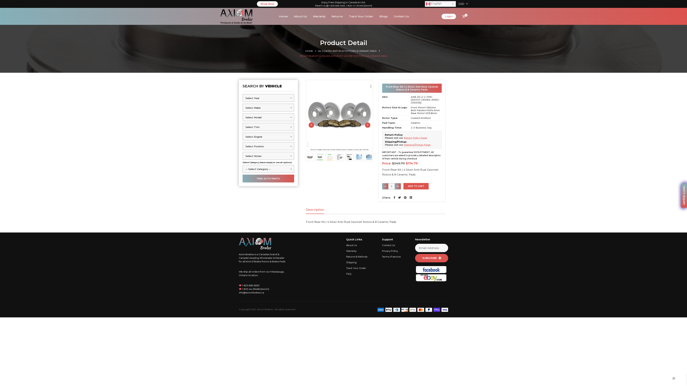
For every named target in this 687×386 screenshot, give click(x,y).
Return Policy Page (415, 137)
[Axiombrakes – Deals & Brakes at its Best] (236, 16)
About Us (300, 16)
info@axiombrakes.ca (251, 292)
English (436, 3)
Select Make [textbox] (253, 107)
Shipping (351, 262)
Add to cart (416, 186)
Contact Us (401, 16)
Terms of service (391, 256)
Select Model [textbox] (253, 117)
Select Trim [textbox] (252, 127)
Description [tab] (315, 209)
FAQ (348, 273)
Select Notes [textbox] (253, 156)
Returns (337, 16)
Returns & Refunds (356, 256)
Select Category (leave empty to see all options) (267, 162)
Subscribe (429, 258)
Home (283, 16)
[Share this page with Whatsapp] (677, 378)
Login (448, 16)
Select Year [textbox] (252, 98)
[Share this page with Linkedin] (411, 197)
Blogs (383, 16)
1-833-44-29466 (354, 5)
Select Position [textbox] (254, 146)
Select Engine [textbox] (253, 136)
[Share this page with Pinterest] (405, 197)
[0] (463, 16)
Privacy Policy (390, 250)
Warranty (319, 16)
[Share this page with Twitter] (399, 197)
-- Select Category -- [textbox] (258, 169)
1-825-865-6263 (337, 5)
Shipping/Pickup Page (417, 144)
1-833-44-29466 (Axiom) (255, 289)
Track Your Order (361, 16)
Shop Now (267, 4)
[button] (394, 197)
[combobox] (268, 98)
